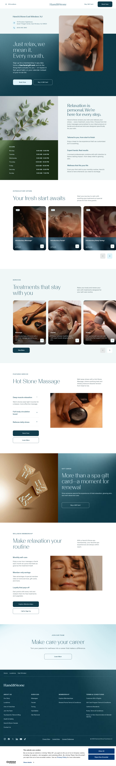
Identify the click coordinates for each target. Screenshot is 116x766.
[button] (26, 397)
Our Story (7, 698)
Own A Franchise (9, 706)
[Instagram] (5, 739)
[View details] (42, 246)
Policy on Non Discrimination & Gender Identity (99, 716)
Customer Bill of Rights (93, 698)
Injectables (34, 711)
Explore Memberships (66, 698)
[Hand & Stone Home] (14, 685)
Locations (7, 702)
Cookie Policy (56, 739)
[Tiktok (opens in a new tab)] (25, 739)
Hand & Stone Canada (11, 723)
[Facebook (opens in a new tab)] (9, 739)
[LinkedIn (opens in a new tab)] (17, 739)
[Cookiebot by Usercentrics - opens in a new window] (11, 762)
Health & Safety (9, 719)
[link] (29, 228)
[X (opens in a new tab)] (13, 739)
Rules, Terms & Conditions (94, 711)
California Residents (92, 706)
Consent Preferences (68, 739)
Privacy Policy (46, 739)
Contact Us (7, 727)
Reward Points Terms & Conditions (70, 702)
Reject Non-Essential (101, 757)
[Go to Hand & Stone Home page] (58, 4)
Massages (34, 698)
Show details (27, 762)
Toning (33, 706)
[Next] (109, 256)
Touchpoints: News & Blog (12, 715)
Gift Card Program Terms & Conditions (98, 702)
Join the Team (8, 711)
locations (13, 673)
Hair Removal (35, 715)
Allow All (101, 751)
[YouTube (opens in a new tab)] (21, 739)
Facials (33, 702)
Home (6, 673)
